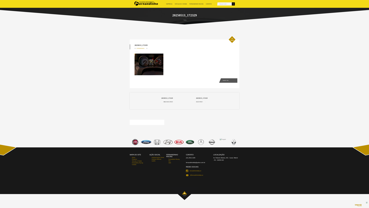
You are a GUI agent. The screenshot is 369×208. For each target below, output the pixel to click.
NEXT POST (199, 102)
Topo (184, 195)
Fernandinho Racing (196, 4)
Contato (209, 4)
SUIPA (153, 161)
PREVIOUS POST (168, 102)
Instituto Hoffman (156, 159)
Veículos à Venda (181, 4)
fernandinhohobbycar (195, 171)
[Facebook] (232, 80)
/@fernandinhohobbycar (196, 175)
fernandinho (140, 48)
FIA (169, 161)
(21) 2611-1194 (190, 158)
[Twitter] (235, 80)
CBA (169, 163)
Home (133, 157)
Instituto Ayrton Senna (158, 157)
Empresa (169, 4)
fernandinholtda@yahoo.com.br (195, 162)
